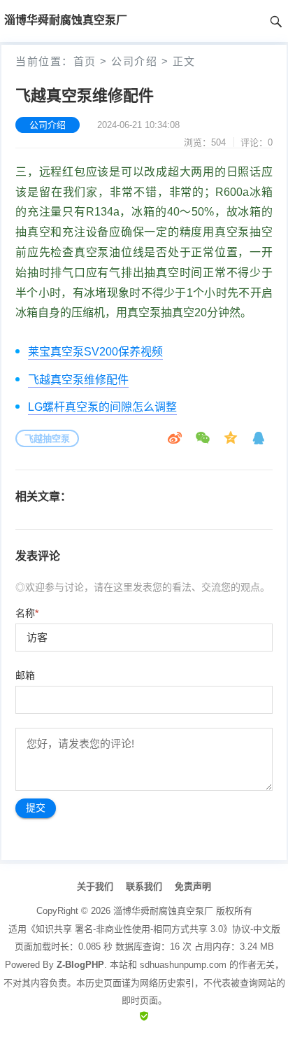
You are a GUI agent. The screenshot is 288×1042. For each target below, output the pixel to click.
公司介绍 (134, 61)
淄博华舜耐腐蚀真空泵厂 (163, 911)
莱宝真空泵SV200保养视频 (95, 352)
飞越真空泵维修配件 (78, 380)
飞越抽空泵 (47, 438)
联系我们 (144, 886)
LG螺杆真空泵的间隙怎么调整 (102, 407)
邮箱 (25, 675)
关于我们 (95, 886)
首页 (84, 61)
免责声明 (193, 886)
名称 (26, 613)
